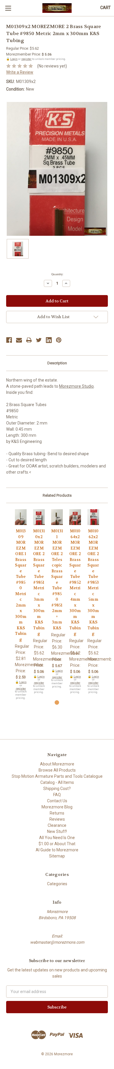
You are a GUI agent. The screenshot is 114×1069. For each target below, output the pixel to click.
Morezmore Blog (57, 807)
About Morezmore (57, 764)
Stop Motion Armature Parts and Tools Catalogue (57, 776)
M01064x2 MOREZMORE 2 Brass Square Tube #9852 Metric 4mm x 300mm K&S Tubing (75, 582)
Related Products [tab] (57, 495)
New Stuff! (57, 831)
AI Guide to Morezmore (57, 850)
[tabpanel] (21, 604)
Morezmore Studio (76, 386)
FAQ (57, 794)
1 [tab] (57, 702)
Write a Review (19, 72)
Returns (57, 813)
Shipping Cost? (57, 788)
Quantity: (57, 274)
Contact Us (57, 800)
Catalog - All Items (57, 782)
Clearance (57, 825)
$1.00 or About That (57, 843)
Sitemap (57, 856)
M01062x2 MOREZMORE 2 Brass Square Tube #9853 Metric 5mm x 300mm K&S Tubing (93, 582)
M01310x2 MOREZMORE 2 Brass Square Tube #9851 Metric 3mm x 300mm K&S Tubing (39, 582)
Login (14, 58)
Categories (57, 883)
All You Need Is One (57, 837)
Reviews (57, 819)
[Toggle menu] (8, 8)
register (26, 58)
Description (57, 363)
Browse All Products (57, 770)
